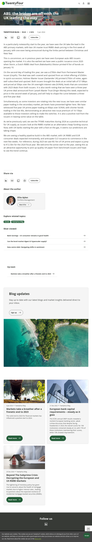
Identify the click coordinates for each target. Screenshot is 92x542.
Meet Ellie (22, 205)
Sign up (14, 313)
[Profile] (83, 3)
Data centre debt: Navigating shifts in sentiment (25, 247)
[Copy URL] (18, 37)
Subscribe (34, 37)
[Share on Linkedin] (6, 37)
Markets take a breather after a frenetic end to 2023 (31, 274)
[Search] (79, 3)
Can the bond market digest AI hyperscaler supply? (27, 241)
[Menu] (88, 3)
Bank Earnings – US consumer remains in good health (28, 236)
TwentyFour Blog (11, 32)
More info (38, 539)
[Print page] (24, 37)
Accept (87, 535)
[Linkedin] (46, 524)
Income (6, 222)
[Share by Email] (12, 37)
